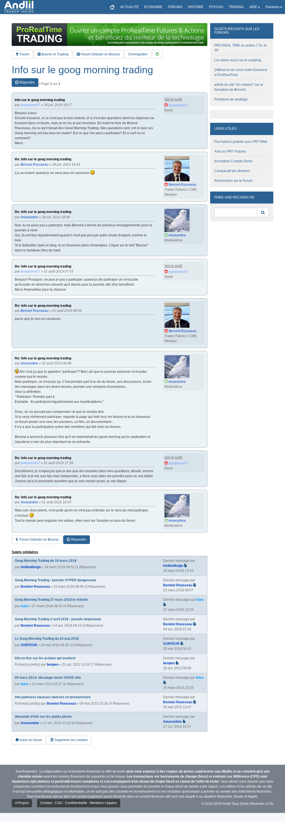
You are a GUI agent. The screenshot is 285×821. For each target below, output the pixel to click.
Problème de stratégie (231, 99)
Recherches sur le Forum (233, 181)
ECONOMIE (153, 7)
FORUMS (175, 7)
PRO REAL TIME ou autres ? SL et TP (240, 47)
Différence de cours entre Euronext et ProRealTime (240, 72)
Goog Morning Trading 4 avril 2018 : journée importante (58, 619)
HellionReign (31, 567)
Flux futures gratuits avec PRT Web (240, 142)
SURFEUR (29, 645)
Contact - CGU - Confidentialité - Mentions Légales (78, 803)
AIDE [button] (253, 7)
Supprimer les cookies (70, 740)
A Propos (22, 803)
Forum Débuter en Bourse (100, 54)
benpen (52, 664)
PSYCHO (216, 7)
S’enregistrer (138, 54)
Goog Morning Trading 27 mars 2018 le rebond (51, 600)
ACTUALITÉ (129, 7)
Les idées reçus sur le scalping (237, 60)
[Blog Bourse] (19, 7)
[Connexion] (157, 54)
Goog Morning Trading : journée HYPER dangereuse (55, 580)
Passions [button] (272, 7)
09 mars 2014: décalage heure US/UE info (48, 678)
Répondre (27, 82)
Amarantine (30, 723)
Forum (24, 54)
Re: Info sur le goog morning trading (43, 159)
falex (24, 606)
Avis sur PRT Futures (230, 151)
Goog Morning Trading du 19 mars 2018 (46, 561)
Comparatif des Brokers (232, 171)
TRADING (236, 7)
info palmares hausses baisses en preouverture (53, 697)
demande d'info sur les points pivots (43, 717)
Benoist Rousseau (35, 587)
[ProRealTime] (109, 34)
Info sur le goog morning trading (82, 69)
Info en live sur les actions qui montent (45, 658)
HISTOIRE (195, 7)
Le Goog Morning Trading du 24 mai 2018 (47, 639)
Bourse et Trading (54, 54)
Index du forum (30, 740)
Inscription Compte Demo (233, 161)
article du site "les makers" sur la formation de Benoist (238, 87)
